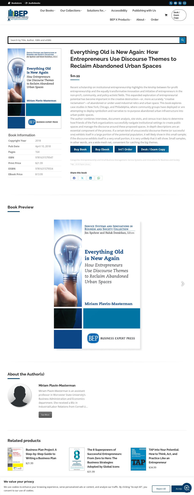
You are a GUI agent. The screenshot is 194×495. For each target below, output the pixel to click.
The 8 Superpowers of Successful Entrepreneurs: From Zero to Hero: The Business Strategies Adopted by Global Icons (104, 458)
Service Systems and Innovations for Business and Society (154, 160)
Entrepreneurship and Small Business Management (104, 160)
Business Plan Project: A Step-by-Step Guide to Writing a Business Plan (41, 454)
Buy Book (80, 149)
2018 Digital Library (82, 164)
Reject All (161, 488)
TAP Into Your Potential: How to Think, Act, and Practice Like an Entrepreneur (164, 456)
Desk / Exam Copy (153, 149)
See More (45, 414)
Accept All (181, 488)
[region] (97, 486)
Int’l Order (125, 149)
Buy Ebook (102, 149)
